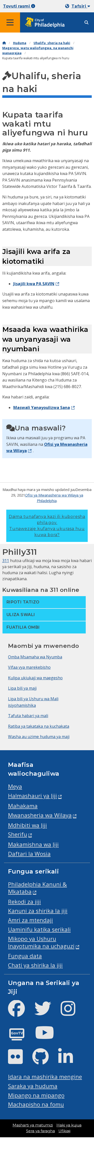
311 (5, 560)
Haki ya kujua (68, 1125)
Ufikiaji (64, 1131)
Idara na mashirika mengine (45, 1077)
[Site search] (86, 22)
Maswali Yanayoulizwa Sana (41, 407)
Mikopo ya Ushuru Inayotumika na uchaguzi (41, 942)
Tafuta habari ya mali (28, 715)
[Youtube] (48, 1037)
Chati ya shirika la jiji (35, 965)
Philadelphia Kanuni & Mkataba (37, 887)
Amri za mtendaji (30, 920)
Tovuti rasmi (17, 6)
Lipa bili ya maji (22, 688)
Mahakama (23, 806)
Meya (15, 786)
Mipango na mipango (36, 1095)
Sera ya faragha (40, 1131)
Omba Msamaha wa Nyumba (35, 657)
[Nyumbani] (4, 43)
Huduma (19, 43)
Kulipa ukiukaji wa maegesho (35, 678)
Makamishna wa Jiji (33, 844)
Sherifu (17, 834)
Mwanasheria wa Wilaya (40, 815)
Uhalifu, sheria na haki (52, 43)
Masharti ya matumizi (33, 1125)
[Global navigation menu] (10, 22)
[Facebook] (20, 1012)
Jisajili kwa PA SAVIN (33, 283)
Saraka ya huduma (32, 1086)
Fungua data (25, 956)
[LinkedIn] (69, 1061)
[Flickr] (19, 1061)
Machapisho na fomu (36, 1104)
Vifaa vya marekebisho (29, 667)
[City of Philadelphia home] (46, 22)
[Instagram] (72, 1012)
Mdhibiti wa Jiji (27, 825)
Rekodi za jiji (24, 902)
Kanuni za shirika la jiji (37, 911)
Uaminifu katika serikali (39, 929)
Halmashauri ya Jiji (32, 796)
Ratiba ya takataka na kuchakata (38, 726)
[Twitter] (46, 1012)
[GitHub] (44, 1061)
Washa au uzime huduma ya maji (38, 736)
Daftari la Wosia (29, 854)
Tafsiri (79, 6)
